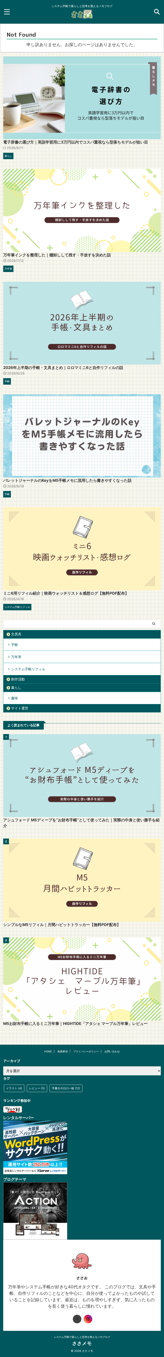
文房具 (16, 634)
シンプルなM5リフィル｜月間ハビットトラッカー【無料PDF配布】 (62, 924)
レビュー (37, 1088)
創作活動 (18, 679)
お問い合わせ (112, 1051)
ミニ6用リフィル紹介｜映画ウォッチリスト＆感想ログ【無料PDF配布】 (66, 593)
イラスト (14, 1088)
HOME (48, 1051)
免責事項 (62, 1051)
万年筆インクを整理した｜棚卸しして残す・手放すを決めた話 (57, 255)
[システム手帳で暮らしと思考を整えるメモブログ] (82, 16)
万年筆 (16, 657)
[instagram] (88, 1319)
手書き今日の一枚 (66, 1088)
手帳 (14, 644)
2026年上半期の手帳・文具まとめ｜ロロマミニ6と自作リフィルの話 (63, 367)
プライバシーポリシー (86, 1051)
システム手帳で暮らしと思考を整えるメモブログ (82, 1337)
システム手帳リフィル (28, 669)
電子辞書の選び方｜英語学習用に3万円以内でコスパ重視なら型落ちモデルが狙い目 (75, 142)
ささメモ (82, 1343)
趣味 (14, 698)
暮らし (16, 687)
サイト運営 (19, 708)
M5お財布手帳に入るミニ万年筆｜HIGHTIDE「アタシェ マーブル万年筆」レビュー (75, 1023)
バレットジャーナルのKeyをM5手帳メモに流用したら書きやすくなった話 (67, 480)
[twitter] (77, 1319)
